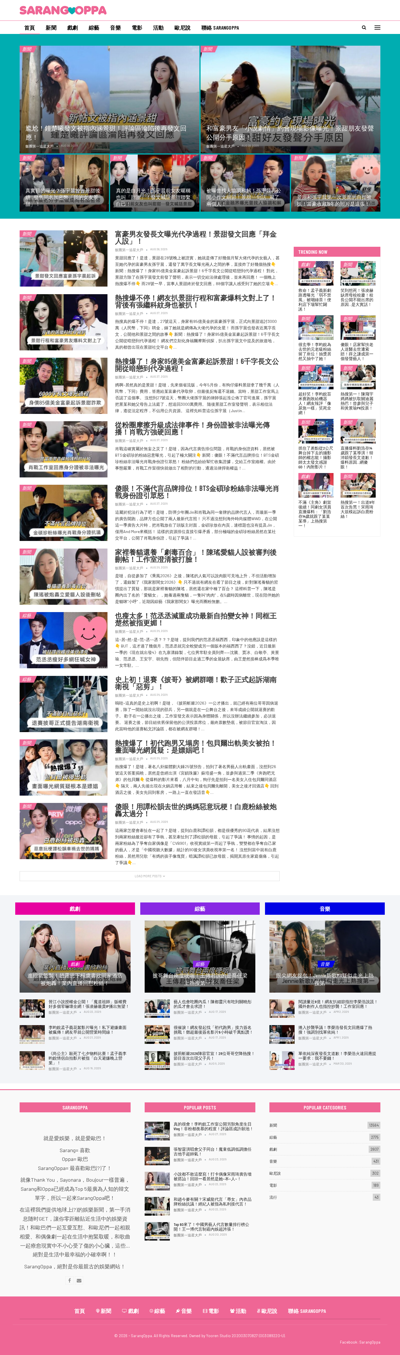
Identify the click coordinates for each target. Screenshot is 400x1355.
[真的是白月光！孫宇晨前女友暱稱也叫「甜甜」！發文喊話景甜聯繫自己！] (155, 183)
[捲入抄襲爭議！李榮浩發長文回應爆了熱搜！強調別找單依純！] (282, 1034)
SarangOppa (369, 1342)
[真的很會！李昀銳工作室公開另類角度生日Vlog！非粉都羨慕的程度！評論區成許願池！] (157, 1131)
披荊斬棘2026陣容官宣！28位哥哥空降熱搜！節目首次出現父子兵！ (214, 1056)
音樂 (115, 27)
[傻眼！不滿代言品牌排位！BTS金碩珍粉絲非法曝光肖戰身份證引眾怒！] (63, 513)
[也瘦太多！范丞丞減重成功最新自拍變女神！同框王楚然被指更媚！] (63, 640)
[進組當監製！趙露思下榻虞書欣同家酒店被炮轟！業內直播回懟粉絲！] (75, 956)
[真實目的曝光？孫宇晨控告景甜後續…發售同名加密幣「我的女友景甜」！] (64, 183)
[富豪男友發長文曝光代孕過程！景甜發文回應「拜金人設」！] (63, 258)
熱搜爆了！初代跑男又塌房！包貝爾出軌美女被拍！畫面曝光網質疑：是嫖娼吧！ (196, 746)
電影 (137, 27)
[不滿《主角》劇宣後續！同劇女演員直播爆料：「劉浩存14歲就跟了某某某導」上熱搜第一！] (316, 485)
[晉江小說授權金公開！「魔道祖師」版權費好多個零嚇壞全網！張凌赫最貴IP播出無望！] (32, 1008)
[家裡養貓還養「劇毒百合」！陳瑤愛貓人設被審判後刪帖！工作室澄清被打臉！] (63, 577)
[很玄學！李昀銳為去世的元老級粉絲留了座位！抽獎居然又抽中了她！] (316, 327)
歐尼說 (183, 27)
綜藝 (94, 27)
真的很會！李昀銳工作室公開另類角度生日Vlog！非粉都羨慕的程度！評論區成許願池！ (214, 1126)
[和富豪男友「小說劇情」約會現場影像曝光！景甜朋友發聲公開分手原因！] (290, 99)
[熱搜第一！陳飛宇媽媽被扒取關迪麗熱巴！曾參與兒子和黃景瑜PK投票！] (358, 377)
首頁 (29, 27)
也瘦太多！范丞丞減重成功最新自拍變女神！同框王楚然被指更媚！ (196, 619)
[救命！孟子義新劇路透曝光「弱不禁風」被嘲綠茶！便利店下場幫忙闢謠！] (316, 273)
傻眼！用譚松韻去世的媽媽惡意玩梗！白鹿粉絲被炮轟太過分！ (196, 810)
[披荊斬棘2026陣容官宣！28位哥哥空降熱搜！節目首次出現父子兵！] (157, 1060)
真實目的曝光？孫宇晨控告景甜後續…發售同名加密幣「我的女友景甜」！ (62, 197)
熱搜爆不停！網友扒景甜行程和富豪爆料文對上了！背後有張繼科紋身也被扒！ (196, 301)
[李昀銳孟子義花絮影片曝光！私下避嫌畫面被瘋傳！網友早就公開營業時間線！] (32, 1034)
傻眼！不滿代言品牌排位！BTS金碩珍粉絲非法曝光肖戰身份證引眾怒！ (197, 491)
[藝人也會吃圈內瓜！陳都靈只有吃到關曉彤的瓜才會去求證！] (157, 1008)
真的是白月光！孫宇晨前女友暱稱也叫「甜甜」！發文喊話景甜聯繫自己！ (153, 197)
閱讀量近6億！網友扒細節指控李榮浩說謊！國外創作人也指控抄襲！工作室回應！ (338, 1004)
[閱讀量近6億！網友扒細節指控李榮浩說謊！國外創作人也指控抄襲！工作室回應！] (282, 1008)
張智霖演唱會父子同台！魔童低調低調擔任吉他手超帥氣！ (213, 1151)
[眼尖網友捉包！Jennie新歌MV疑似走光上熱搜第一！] (325, 956)
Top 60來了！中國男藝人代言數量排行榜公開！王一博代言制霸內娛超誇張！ (211, 1226)
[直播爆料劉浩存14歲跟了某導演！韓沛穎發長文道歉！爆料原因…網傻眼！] (358, 431)
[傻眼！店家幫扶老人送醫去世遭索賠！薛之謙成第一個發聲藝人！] (358, 327)
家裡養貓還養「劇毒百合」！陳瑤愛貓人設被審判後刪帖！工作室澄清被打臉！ (196, 555)
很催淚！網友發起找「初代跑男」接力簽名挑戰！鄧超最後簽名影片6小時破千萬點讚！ (213, 1029)
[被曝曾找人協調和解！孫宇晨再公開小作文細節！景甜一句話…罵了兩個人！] (245, 183)
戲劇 (72, 27)
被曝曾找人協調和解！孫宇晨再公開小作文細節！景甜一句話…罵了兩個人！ (243, 197)
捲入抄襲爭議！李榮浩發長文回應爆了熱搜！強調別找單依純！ (335, 1029)
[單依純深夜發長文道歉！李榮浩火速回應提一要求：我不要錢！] (282, 1060)
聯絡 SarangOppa (220, 27)
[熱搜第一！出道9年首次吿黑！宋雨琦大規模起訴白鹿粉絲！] (358, 485)
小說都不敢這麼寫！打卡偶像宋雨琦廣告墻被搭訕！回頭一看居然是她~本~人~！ (213, 1176)
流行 (273, 1197)
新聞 (51, 27)
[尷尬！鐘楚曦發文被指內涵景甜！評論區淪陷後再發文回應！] (109, 99)
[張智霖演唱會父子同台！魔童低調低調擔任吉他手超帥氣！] (157, 1156)
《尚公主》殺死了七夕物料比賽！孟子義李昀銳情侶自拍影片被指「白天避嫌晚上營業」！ (88, 1058)
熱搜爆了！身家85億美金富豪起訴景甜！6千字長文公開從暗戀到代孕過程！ (197, 364)
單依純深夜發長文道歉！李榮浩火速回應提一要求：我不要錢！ (337, 1056)
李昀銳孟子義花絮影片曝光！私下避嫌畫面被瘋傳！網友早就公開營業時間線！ (88, 1029)
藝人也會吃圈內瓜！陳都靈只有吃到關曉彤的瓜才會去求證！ (213, 1004)
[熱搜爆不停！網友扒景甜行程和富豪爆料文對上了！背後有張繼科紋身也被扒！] (63, 322)
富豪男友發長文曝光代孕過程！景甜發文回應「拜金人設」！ (196, 237)
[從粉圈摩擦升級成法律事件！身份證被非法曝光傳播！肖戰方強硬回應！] (63, 449)
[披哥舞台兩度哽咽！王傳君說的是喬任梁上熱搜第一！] (200, 956)
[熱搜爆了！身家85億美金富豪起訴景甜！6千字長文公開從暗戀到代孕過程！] (63, 386)
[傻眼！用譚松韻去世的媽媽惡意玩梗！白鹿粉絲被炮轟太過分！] (63, 831)
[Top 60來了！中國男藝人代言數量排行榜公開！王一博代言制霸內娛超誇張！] (157, 1231)
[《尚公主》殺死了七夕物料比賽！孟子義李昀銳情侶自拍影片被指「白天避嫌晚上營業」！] (32, 1060)
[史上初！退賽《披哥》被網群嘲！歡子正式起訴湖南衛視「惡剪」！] (63, 704)
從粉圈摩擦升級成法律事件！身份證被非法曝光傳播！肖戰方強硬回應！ (192, 428)
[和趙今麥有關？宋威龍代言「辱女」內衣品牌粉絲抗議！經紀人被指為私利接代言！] (157, 1206)
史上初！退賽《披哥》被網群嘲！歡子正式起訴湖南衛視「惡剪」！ (196, 683)
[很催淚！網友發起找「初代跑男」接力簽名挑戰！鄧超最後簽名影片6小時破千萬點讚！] (157, 1034)
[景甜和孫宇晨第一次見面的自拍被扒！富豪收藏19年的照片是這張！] (335, 183)
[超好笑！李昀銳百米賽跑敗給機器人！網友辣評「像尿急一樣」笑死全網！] (316, 377)
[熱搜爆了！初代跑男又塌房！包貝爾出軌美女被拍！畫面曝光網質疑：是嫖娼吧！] (63, 767)
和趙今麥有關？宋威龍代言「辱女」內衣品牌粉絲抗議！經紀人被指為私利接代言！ (213, 1201)
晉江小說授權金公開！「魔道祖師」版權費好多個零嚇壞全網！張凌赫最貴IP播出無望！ (89, 1004)
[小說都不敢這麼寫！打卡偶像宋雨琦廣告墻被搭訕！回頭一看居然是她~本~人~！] (157, 1181)
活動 (158, 27)
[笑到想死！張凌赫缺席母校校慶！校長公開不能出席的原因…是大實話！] (358, 273)
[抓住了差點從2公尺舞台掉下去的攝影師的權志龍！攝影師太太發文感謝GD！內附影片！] (316, 431)
